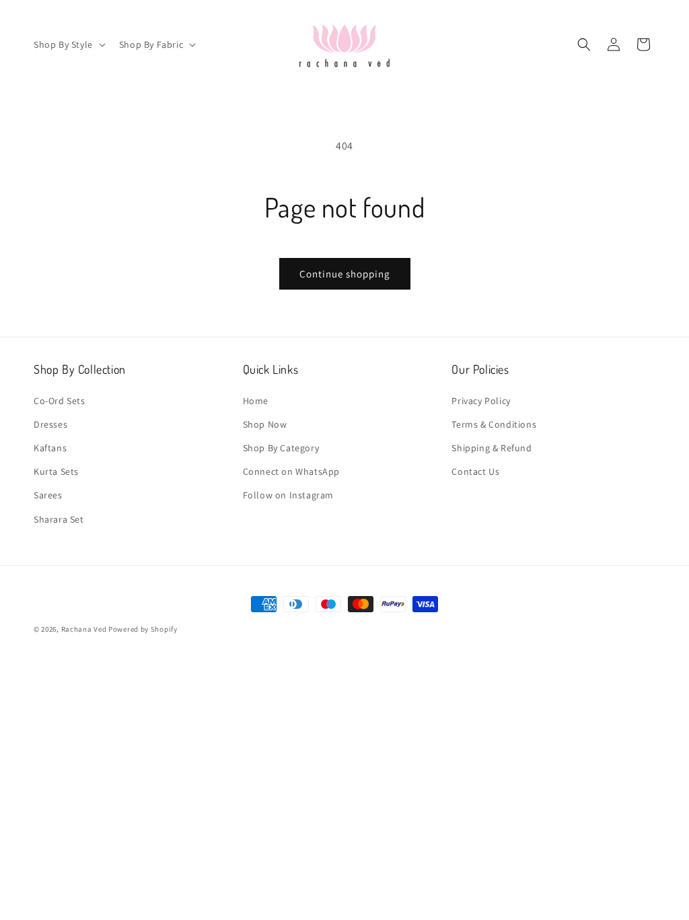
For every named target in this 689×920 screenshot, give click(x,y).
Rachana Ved (84, 629)
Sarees (48, 495)
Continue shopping (344, 273)
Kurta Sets (56, 471)
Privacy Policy (480, 401)
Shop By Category (281, 448)
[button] (68, 44)
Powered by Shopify (143, 629)
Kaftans (50, 448)
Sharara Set (59, 519)
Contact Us (475, 471)
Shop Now (265, 424)
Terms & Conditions (493, 424)
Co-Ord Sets (59, 401)
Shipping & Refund (491, 448)
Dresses (50, 424)
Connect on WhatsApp (291, 471)
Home (255, 401)
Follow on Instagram (288, 495)
